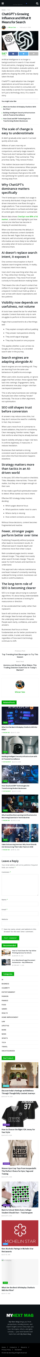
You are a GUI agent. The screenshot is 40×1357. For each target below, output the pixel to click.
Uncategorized (8, 1051)
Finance (5, 1000)
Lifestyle (5, 1026)
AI (2, 979)
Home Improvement (10, 1017)
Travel (4, 1047)
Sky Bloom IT (7, 762)
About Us (24, 1347)
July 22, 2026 (17, 762)
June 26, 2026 (16, 820)
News (4, 1034)
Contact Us (13, 1347)
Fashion (5, 996)
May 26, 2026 (15, 850)
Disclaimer (18, 1350)
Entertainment (8, 992)
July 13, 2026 (17, 791)
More (4, 1030)
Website (5, 919)
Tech (8, 10)
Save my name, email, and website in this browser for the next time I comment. (20, 930)
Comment (6, 872)
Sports (5, 1038)
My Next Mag (11, 1353)
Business (5, 984)
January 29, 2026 (18, 956)
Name (5, 900)
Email (5, 909)
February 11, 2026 (18, 965)
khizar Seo (12, 27)
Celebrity (6, 988)
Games (4, 1009)
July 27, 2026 (16, 732)
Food (4, 1005)
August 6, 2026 (7, 1135)
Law (3, 1021)
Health (5, 1013)
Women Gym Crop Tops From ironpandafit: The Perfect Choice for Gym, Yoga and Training (19, 1171)
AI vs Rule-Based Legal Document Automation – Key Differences (23, 961)
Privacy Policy (6, 1350)
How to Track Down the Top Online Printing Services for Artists (24, 952)
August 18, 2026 (8, 1096)
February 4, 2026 (25, 27)
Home (4, 10)
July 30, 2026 (6, 1254)
